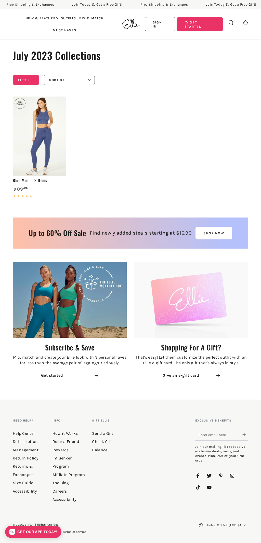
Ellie (28, 524)
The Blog (61, 482)
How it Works (65, 433)
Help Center (24, 433)
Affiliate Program (69, 474)
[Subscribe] (245, 434)
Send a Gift (102, 433)
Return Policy (25, 458)
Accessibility (64, 499)
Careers (60, 491)
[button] (231, 22)
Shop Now (213, 233)
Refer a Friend (66, 441)
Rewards (61, 449)
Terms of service (74, 532)
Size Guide (23, 482)
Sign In (157, 24)
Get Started (193, 24)
